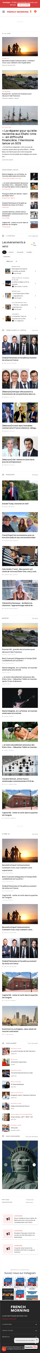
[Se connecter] (31, 11)
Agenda (5, 207)
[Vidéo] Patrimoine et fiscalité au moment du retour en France (14, 204)
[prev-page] (5, 1164)
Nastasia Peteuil (7, 900)
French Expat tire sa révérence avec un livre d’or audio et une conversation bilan (19, 536)
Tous (4, 252)
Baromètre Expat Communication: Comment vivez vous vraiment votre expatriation (18, 62)
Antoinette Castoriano (19, 1062)
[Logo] (17, 12)
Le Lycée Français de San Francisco (23, 1051)
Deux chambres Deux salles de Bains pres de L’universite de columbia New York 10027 (25, 1220)
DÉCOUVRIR (20, 1168)
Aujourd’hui (11, 252)
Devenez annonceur (9, 1319)
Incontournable (6, 256)
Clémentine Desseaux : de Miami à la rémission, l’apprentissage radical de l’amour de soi (17, 604)
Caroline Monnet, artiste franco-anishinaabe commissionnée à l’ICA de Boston (15, 214)
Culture (5, 218)
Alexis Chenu (6, 672)
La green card (21, 1160)
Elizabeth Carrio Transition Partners (23, 1095)
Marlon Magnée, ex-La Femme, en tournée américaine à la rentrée (14, 175)
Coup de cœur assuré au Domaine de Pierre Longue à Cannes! (24, 1250)
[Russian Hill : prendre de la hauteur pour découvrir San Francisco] (20, 635)
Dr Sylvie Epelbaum (17, 1084)
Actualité (6, 127)
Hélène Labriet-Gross (10, 98)
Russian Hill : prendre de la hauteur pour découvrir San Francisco (17, 95)
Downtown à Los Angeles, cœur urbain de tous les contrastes (19, 1030)
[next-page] (34, 1164)
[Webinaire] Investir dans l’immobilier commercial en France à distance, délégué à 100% (19, 426)
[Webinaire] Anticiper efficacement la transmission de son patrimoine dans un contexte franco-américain (18, 393)
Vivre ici (5, 58)
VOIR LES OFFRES (23, 5)
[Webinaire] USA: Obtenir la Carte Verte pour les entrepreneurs (18, 460)
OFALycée (14, 1128)
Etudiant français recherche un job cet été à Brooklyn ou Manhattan (24, 1235)
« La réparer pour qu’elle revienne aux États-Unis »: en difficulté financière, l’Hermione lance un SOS (19, 137)
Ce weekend (29, 252)
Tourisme (6, 91)
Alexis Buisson (7, 159)
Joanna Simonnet (8, 65)
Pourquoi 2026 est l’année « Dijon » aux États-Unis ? (15, 195)
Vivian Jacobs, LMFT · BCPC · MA (22, 1117)
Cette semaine (20, 252)
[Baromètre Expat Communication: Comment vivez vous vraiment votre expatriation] (20, 850)
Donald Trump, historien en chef (15, 503)
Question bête (8, 198)
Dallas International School (20, 1106)
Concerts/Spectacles (11, 178)
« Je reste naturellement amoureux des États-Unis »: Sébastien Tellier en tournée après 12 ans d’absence (15, 185)
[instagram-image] (8, 1282)
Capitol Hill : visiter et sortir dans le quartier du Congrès (15, 223)
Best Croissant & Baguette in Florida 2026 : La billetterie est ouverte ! (19, 659)
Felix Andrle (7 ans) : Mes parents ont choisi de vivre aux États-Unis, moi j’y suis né (19, 570)
